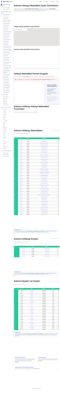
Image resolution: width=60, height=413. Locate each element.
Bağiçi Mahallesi (5, 18)
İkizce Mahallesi (5, 42)
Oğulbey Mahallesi (6, 63)
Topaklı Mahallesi (6, 82)
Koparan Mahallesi (44, 181)
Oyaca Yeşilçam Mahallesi (7, 67)
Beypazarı (4, 127)
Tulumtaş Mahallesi (6, 84)
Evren (4, 133)
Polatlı (4, 145)
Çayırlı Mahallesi (5, 26)
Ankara (21, 139)
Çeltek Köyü (5, 98)
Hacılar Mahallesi (44, 160)
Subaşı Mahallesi (5, 76)
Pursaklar (4, 148)
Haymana (31, 317)
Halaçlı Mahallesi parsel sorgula (40, 9)
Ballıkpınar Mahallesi (6, 21)
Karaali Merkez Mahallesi (7, 46)
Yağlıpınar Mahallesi (6, 87)
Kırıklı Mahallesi (5, 55)
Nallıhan (4, 143)
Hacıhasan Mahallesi (6, 36)
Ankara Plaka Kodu (6, 156)
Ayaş (4, 124)
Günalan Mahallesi (6, 34)
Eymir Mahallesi (44, 152)
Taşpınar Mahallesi (6, 79)
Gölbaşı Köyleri (5, 94)
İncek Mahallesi (5, 44)
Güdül (4, 135)
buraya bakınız (36, 368)
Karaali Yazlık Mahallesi (7, 47)
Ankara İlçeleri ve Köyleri (6, 107)
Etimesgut (4, 112)
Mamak (4, 117)
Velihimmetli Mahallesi (6, 85)
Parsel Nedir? (46, 1)
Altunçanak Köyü (6, 96)
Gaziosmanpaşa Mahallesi (7, 31)
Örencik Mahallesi (6, 68)
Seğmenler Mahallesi (6, 70)
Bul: (45, 135)
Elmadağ (4, 132)
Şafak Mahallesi (5, 77)
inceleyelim (17, 361)
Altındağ (4, 109)
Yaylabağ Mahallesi (6, 90)
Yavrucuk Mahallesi (44, 210)
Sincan (4, 119)
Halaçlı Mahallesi (6, 41)
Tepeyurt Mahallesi (44, 202)
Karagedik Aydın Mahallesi (7, 49)
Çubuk (4, 130)
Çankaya (4, 111)
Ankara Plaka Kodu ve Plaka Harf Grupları (24, 367)
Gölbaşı (4, 114)
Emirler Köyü (5, 101)
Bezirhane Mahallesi (6, 23)
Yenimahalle (5, 120)
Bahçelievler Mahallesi (6, 20)
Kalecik (4, 138)
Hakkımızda (53, 1)
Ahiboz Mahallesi (44, 139)
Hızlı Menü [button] (40, 1)
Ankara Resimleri (42, 357)
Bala (4, 125)
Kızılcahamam (5, 141)
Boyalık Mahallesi (6, 25)
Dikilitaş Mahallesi (6, 28)
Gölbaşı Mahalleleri (5, 14)
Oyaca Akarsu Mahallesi (7, 65)
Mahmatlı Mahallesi (6, 60)
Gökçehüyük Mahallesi (6, 33)
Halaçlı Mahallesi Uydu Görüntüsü (5, 5)
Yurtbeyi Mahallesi (6, 92)
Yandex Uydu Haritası (6, 9)
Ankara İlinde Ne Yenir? (20, 357)
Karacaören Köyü (47, 256)
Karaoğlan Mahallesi (6, 52)
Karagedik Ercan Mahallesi (44, 173)
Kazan (4, 140)
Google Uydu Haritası (6, 7)
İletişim (57, 1)
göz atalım (40, 360)
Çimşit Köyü (5, 100)
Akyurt (4, 122)
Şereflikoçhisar (5, 146)
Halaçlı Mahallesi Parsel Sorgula (6, 12)
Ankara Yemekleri (6, 154)
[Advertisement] (36, 18)
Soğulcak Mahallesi (6, 74)
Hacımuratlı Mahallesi (6, 39)
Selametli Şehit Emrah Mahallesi (6, 72)
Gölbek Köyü (5, 103)
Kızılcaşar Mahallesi (6, 57)
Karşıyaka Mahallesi (6, 54)
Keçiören (31, 296)
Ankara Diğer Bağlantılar (6, 150)
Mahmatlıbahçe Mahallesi (7, 62)
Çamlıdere (32, 309)
